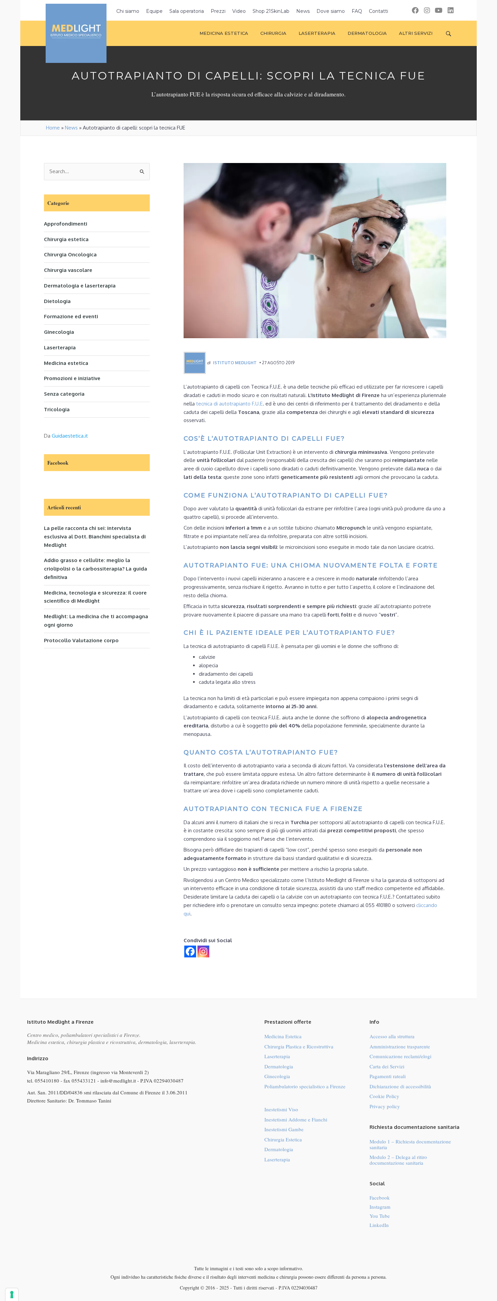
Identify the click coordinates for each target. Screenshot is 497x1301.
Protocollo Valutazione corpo (81, 640)
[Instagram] (203, 951)
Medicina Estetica (283, 1036)
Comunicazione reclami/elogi (400, 1056)
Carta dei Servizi (387, 1066)
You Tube (380, 1215)
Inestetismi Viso (281, 1109)
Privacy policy (385, 1106)
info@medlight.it (118, 1080)
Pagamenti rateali (388, 1076)
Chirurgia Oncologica (70, 254)
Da (66, 436)
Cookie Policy (384, 1096)
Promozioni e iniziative (72, 378)
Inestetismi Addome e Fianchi (295, 1119)
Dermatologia (278, 1066)
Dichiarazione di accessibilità (400, 1086)
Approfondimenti (65, 223)
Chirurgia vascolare (68, 270)
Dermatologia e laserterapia (80, 285)
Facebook (380, 1197)
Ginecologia (59, 332)
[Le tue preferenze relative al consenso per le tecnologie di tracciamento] (11, 1294)
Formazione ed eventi (71, 316)
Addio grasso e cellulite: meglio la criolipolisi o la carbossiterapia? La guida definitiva (95, 568)
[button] (415, 10)
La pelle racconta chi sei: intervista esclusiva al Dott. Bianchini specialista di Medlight (95, 536)
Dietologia (57, 301)
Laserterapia (60, 347)
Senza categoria (64, 394)
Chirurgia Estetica (283, 1139)
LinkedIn (379, 1225)
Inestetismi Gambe (284, 1129)
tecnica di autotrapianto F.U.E (229, 403)
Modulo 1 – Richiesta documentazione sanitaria (410, 1144)
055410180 (47, 1080)
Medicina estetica (66, 363)
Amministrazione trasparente (400, 1046)
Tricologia (57, 409)
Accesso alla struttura (392, 1036)
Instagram (380, 1206)
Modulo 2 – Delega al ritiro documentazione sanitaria (398, 1160)
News (71, 127)
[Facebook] (190, 951)
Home (53, 127)
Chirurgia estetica (66, 239)
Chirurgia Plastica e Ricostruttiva (298, 1046)
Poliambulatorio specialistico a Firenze (305, 1086)
